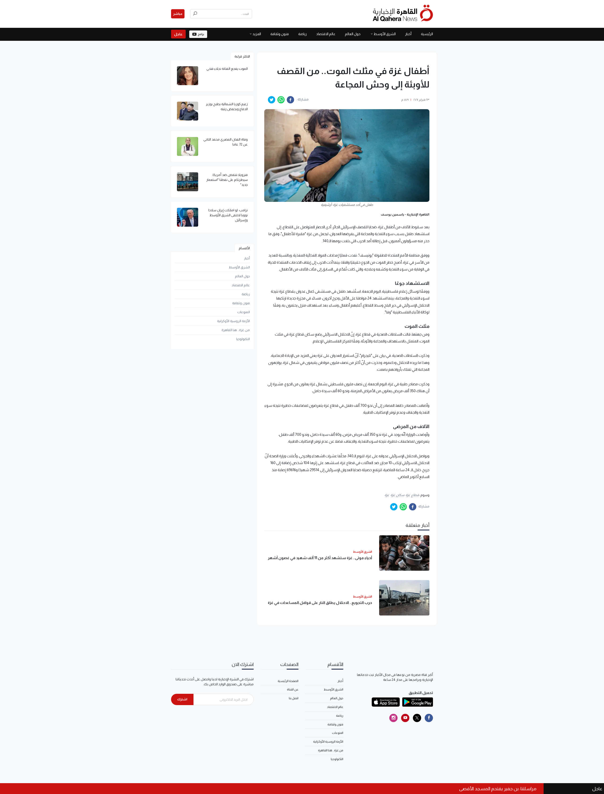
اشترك (182, 699)
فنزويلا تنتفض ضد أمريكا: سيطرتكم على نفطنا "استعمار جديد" (227, 180)
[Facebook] (429, 718)
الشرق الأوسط (384, 34)
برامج (201, 34)
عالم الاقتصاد (326, 34)
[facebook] (290, 100)
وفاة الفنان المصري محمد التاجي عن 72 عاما (225, 141)
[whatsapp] (281, 100)
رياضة (302, 34)
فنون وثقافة (279, 34)
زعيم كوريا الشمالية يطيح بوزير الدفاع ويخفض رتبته (227, 106)
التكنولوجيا (243, 339)
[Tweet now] (417, 718)
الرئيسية (427, 34)
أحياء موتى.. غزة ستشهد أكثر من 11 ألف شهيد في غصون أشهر (320, 558)
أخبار (408, 34)
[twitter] (271, 100)
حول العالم (353, 34)
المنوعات (243, 312)
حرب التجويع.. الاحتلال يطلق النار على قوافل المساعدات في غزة (320, 603)
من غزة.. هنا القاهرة (236, 330)
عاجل (178, 34)
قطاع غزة (412, 495)
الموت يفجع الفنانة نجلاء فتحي (227, 69)
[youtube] (405, 718)
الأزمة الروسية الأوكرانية (233, 321)
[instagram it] (393, 718)
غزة (387, 495)
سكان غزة (397, 495)
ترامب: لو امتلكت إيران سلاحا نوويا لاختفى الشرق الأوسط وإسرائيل (228, 215)
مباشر (177, 14)
